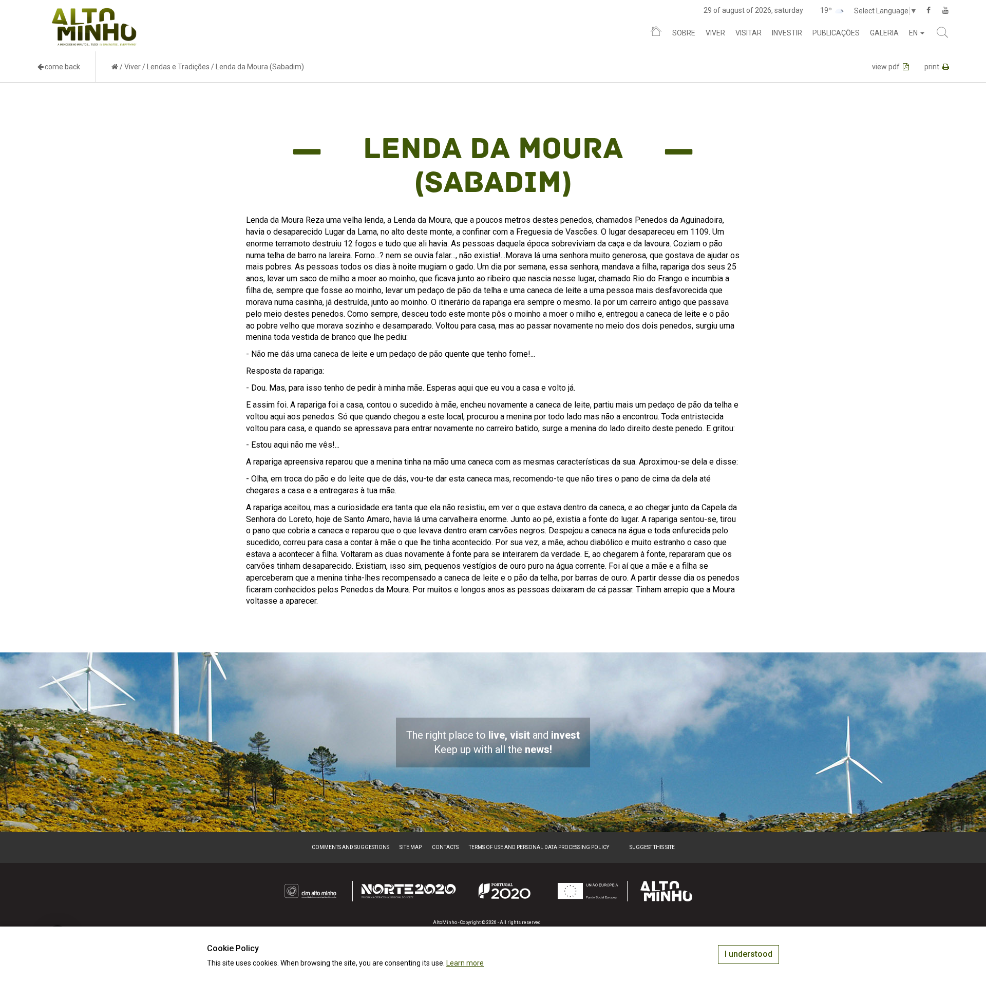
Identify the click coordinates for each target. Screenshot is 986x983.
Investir (787, 33)
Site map (411, 847)
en (914, 33)
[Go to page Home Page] (114, 67)
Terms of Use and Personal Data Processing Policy (539, 847)
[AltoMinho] (94, 13)
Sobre (683, 33)
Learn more (465, 963)
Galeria (884, 33)
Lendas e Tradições (178, 67)
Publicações (836, 33)
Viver (715, 33)
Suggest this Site (652, 847)
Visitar (748, 33)
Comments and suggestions (350, 847)
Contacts (445, 847)
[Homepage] (656, 33)
